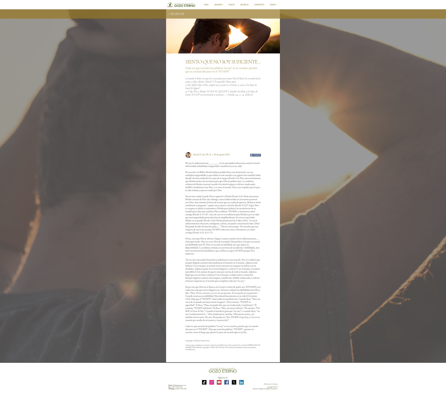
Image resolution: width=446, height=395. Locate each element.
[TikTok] (204, 382)
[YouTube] (219, 382)
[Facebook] (226, 382)
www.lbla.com (190, 349)
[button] (207, 5)
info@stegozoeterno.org (179, 385)
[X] (234, 382)
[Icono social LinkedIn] (241, 382)
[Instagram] (211, 382)
